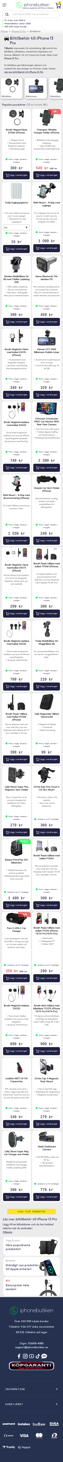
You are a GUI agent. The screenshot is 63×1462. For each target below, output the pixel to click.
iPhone (4, 31)
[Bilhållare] (12, 85)
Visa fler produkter (31, 1211)
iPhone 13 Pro (19, 31)
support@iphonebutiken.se (31, 1347)
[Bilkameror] (36, 85)
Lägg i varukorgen (18, 175)
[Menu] (5, 5)
